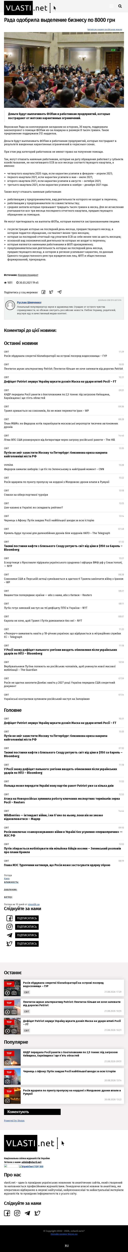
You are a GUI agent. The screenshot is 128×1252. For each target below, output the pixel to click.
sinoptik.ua (34, 904)
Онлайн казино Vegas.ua (64, 1234)
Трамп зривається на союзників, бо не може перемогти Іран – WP (46, 410)
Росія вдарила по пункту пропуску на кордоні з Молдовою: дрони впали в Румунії (56, 482)
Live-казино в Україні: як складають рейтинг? (33, 507)
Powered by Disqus (14, 1120)
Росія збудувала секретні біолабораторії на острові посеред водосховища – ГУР (55, 355)
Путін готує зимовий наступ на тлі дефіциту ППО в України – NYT (45, 607)
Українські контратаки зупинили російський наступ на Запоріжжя (47, 699)
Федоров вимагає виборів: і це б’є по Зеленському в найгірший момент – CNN (54, 469)
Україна (8, 465)
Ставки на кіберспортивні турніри (26, 494)
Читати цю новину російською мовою (104, 29)
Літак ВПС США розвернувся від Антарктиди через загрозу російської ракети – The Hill (59, 439)
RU (67, 1246)
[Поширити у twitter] (51, 292)
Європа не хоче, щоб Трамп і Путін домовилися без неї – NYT (43, 620)
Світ (6, 351)
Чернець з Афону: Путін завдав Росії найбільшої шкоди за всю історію (49, 520)
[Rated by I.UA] (11, 1166)
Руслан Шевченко (29, 302)
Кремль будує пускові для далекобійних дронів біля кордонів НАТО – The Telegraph (57, 533)
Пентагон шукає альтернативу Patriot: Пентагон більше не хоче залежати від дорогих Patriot (63, 368)
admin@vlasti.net (31, 1162)
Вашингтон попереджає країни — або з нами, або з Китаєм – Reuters (48, 595)
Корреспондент (28, 275)
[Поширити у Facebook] (43, 292)
